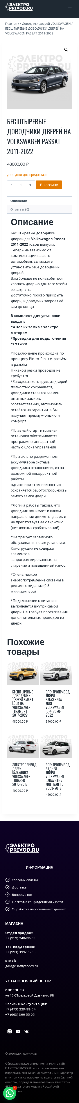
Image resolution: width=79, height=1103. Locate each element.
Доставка (19, 887)
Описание (18, 201)
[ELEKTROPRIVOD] (19, 6)
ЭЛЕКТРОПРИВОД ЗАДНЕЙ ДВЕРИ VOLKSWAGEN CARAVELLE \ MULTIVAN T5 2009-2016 (58, 776)
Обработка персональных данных (39, 909)
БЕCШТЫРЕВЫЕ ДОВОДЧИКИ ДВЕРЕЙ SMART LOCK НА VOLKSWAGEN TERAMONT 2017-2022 (22, 703)
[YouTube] (18, 1031)
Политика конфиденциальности (37, 902)
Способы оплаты (25, 880)
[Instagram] (9, 1031)
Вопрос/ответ (23, 894)
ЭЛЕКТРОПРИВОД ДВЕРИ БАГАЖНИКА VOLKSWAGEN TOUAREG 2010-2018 (24, 774)
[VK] (26, 1031)
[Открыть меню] (70, 8)
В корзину (49, 185)
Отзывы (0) (19, 209)
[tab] (39, 201)
